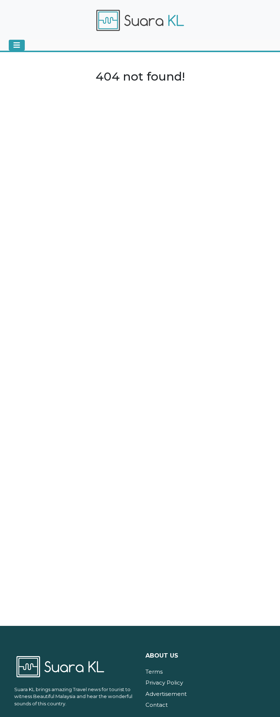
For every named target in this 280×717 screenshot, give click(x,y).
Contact (156, 704)
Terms (154, 671)
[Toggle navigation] (17, 45)
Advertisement (166, 693)
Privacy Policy (164, 682)
